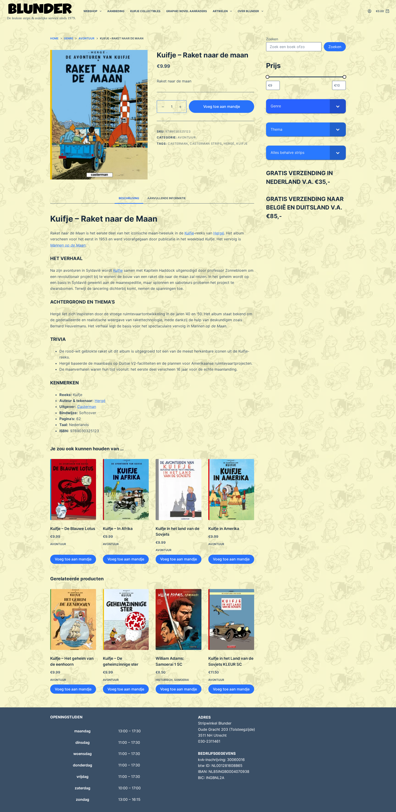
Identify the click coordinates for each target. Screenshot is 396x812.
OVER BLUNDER (248, 11)
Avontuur (186, 137)
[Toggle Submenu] (338, 106)
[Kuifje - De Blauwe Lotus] (73, 489)
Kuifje (242, 143)
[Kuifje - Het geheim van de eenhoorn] (73, 619)
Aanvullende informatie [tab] (166, 198)
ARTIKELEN (220, 11)
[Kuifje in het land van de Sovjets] (178, 489)
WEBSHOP (90, 11)
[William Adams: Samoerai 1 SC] (178, 619)
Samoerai (181, 680)
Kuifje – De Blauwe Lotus (72, 528)
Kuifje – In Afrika (118, 528)
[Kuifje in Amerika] (231, 489)
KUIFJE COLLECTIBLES (145, 11)
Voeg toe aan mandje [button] (73, 559)
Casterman (86, 406)
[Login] (369, 11)
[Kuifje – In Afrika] (126, 489)
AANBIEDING (115, 11)
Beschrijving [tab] (129, 198)
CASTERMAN (178, 143)
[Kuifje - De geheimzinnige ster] (126, 619)
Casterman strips (206, 143)
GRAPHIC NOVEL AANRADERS (186, 11)
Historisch (164, 680)
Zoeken (272, 39)
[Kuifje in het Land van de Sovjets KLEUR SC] (231, 619)
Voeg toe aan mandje (221, 106)
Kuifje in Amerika (223, 528)
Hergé (229, 143)
